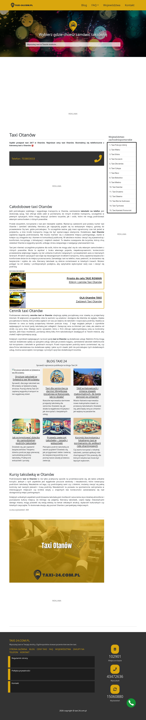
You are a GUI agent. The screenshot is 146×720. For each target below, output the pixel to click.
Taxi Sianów (117, 187)
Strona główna (18, 649)
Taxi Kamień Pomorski (121, 210)
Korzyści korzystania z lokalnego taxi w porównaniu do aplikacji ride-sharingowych (87, 442)
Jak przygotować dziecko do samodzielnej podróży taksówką (26, 440)
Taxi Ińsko (115, 154)
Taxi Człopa (116, 168)
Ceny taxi (42, 649)
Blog (84, 5)
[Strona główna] (21, 5)
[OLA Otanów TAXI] (18, 300)
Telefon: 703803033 (23, 158)
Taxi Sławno (117, 196)
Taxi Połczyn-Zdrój (119, 145)
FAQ (51, 649)
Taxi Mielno (116, 182)
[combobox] (73, 44)
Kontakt (129, 5)
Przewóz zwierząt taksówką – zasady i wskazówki (57, 440)
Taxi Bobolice (117, 177)
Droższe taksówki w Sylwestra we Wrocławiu (26, 378)
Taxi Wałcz (115, 149)
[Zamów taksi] (98, 160)
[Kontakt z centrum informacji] (131, 702)
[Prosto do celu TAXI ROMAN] (18, 280)
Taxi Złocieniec (117, 163)
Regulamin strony (20, 658)
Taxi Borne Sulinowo (121, 201)
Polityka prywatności (21, 670)
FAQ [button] (94, 5)
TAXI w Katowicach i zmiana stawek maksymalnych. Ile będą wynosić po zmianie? (87, 392)
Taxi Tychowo (118, 205)
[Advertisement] (73, 79)
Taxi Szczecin (116, 159)
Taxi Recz (115, 173)
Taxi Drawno (117, 191)
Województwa (111, 5)
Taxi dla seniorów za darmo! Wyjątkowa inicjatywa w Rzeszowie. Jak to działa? (57, 392)
